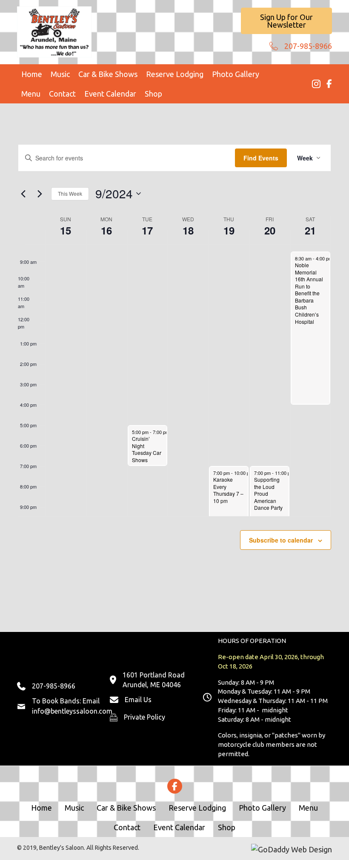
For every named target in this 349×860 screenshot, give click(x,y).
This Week (70, 193)
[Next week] (39, 194)
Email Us (138, 699)
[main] (174, 367)
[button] (286, 21)
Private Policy (144, 717)
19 (229, 230)
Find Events (260, 158)
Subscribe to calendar (281, 540)
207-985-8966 (308, 46)
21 (310, 230)
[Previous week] (23, 194)
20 (269, 230)
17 (147, 230)
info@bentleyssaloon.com (72, 711)
